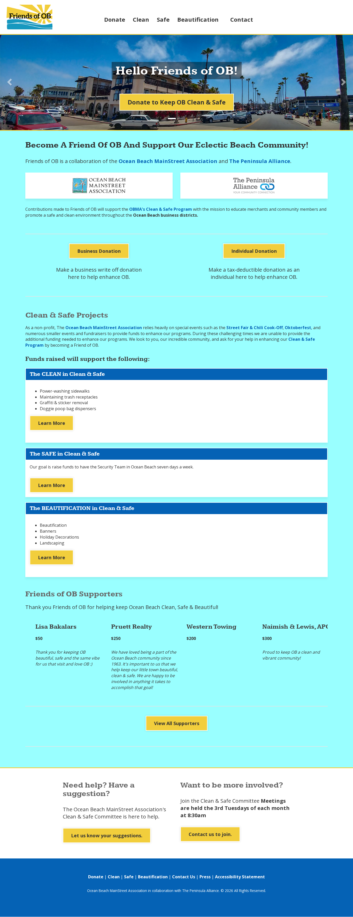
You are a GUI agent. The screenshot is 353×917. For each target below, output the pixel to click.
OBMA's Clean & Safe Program (160, 209)
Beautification (198, 19)
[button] (9, 80)
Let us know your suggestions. (106, 835)
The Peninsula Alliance (259, 161)
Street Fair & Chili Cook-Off (254, 327)
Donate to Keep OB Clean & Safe (177, 102)
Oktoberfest (298, 327)
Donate (114, 19)
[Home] (37, 17)
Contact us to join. (210, 834)
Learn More (51, 423)
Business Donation (99, 251)
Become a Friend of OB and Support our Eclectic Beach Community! (167, 145)
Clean (141, 19)
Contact (241, 19)
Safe (163, 19)
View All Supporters (176, 723)
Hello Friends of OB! (177, 71)
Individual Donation (254, 251)
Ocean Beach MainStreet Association (168, 161)
